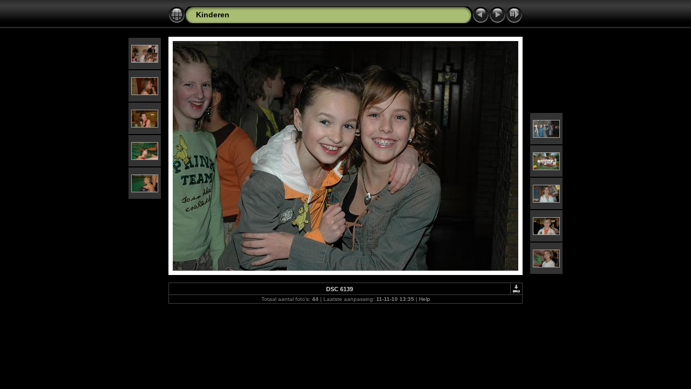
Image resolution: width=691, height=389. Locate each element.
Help (424, 299)
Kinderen (212, 14)
